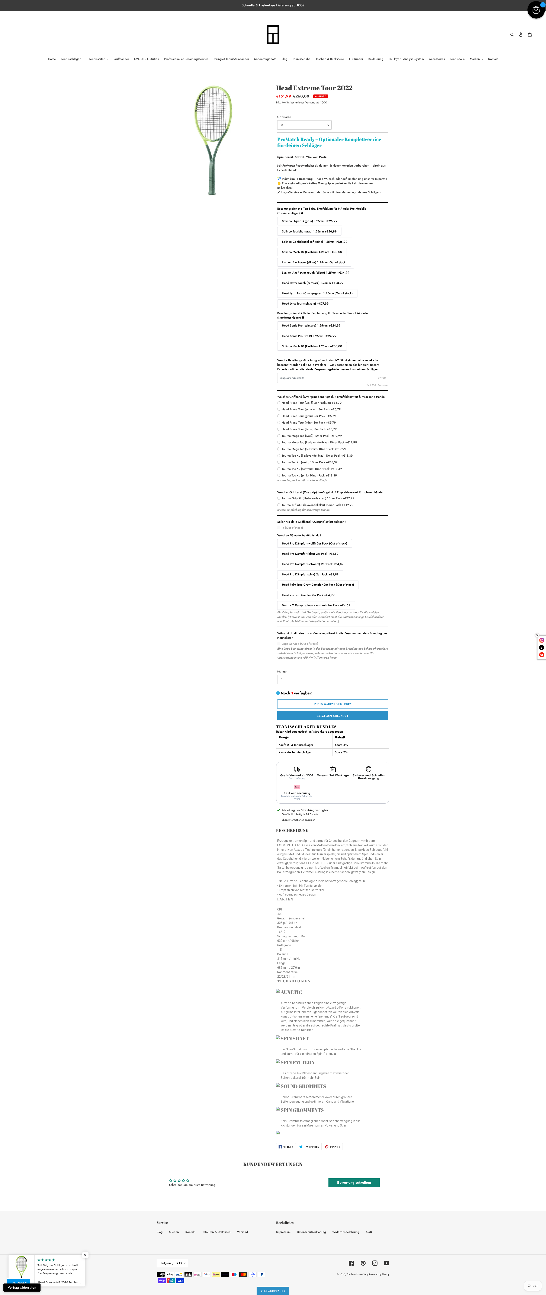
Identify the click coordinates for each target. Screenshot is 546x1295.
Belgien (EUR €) (171, 1263)
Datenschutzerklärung (311, 1232)
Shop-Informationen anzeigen (298, 820)
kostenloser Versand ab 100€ (308, 102)
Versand (242, 1232)
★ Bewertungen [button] (273, 1290)
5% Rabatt (18, 1283)
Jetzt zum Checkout (332, 715)
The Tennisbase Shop (357, 1274)
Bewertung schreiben (354, 1182)
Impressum (283, 1232)
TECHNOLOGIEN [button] (293, 981)
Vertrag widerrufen (22, 1287)
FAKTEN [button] (285, 899)
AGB (369, 1232)
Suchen (174, 1232)
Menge (282, 671)
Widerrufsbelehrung (345, 1232)
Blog (160, 1232)
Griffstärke (284, 117)
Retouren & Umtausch (216, 1232)
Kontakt (190, 1232)
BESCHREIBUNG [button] (292, 830)
